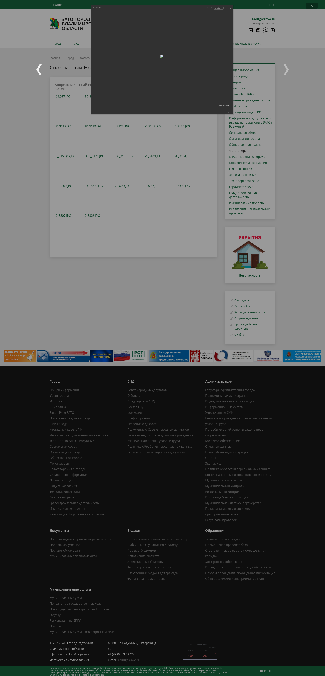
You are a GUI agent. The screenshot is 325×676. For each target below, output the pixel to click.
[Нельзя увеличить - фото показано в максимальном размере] (226, 8)
